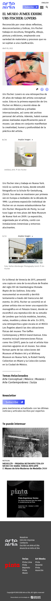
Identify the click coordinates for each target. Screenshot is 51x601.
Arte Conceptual (12, 379)
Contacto (24, 543)
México (28, 379)
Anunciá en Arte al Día (30, 548)
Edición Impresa (27, 540)
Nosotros (24, 537)
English (45, 3)
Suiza (33, 382)
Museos (39, 379)
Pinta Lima (27, 562)
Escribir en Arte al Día (29, 545)
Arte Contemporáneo (15, 382)
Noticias (6, 461)
